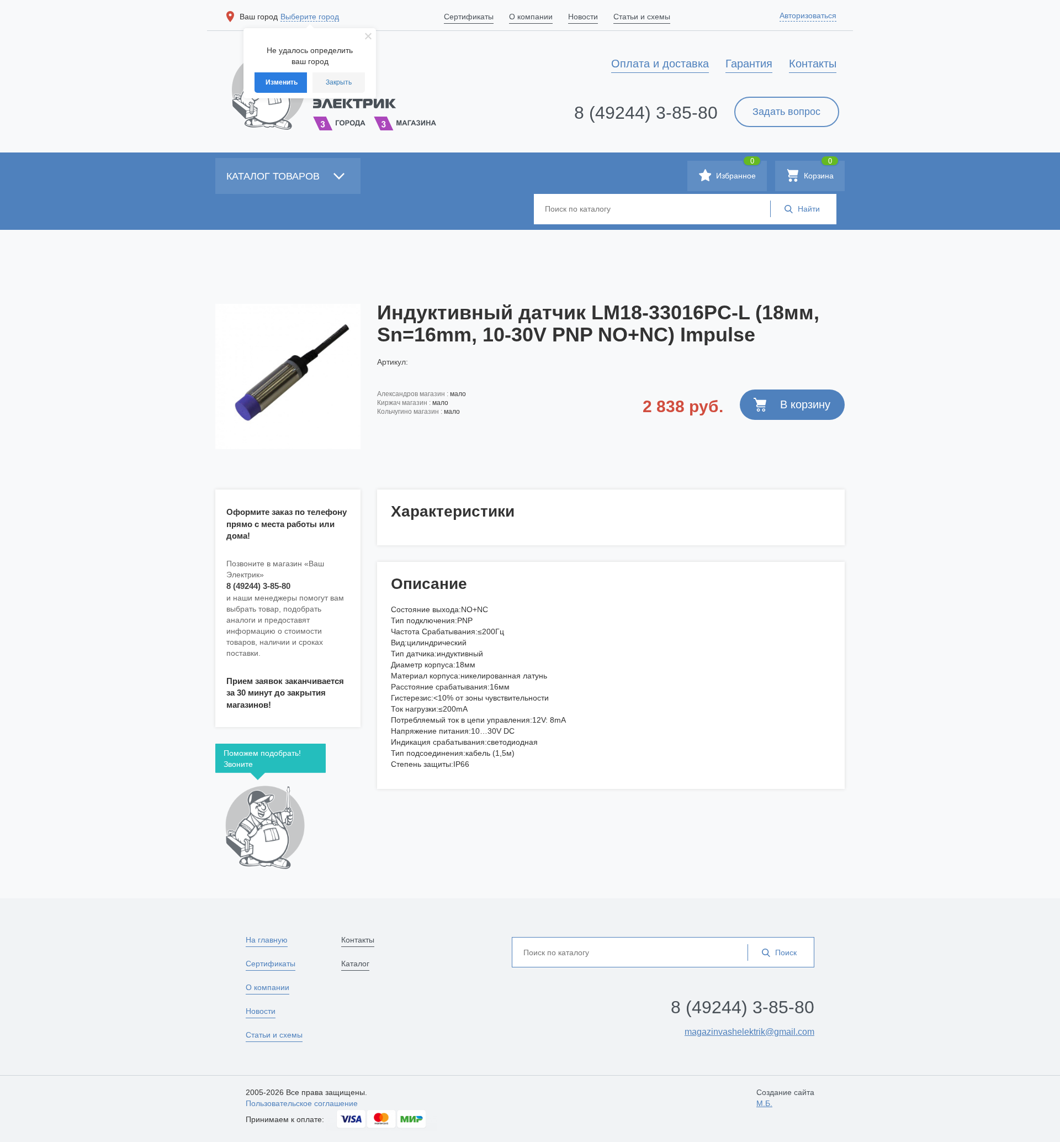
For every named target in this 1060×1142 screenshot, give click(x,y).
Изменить (282, 82)
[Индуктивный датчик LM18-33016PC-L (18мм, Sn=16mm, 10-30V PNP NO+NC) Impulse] (288, 376)
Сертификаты (270, 963)
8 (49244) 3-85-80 (646, 113)
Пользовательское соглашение (302, 1103)
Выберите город (309, 16)
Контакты (357, 939)
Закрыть (339, 82)
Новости (260, 1011)
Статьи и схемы (274, 1034)
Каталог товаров (274, 176)
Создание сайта (785, 1098)
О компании (267, 987)
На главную (267, 939)
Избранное (735, 170)
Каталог (355, 963)
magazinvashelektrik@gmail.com (749, 1031)
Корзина (818, 170)
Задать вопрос (786, 111)
